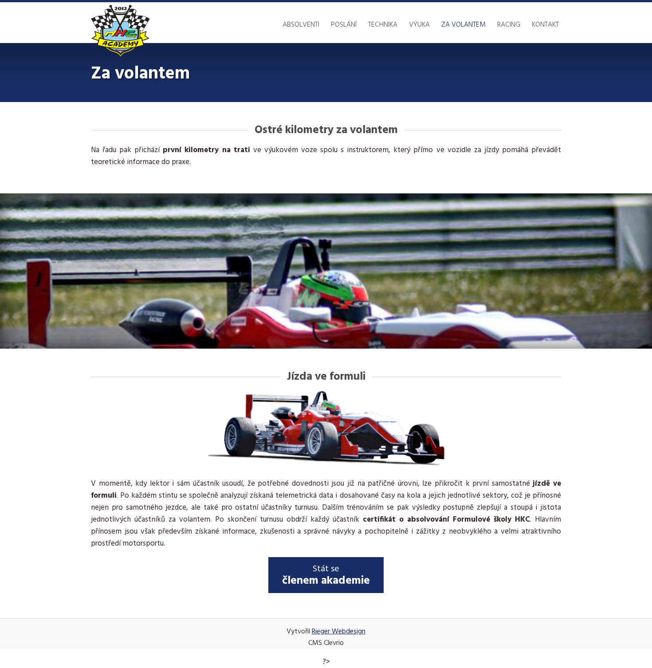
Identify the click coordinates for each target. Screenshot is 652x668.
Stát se (326, 576)
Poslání (344, 25)
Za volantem (463, 25)
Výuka (419, 25)
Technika (382, 25)
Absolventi (301, 25)
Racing (508, 25)
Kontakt (545, 25)
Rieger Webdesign (338, 631)
